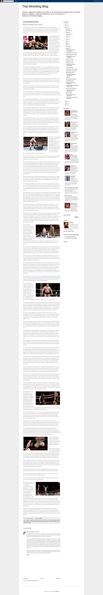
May (67, 41)
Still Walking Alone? (70, 72)
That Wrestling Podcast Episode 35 (70, 75)
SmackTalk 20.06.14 (73, 177)
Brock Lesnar (40, 520)
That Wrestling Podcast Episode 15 (74, 112)
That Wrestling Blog (35, 6)
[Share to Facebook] (40, 518)
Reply (28, 554)
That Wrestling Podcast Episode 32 (70, 95)
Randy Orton (46, 521)
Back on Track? (69, 93)
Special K (68, 77)
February (68, 46)
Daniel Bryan (54, 520)
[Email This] (36, 518)
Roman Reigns (54, 521)
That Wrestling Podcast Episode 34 (70, 83)
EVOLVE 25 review (70, 62)
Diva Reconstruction (74, 155)
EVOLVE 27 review (70, 59)
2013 (66, 101)
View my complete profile (69, 231)
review (50, 521)
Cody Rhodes (49, 520)
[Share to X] (39, 518)
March (67, 44)
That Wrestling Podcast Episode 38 (70, 50)
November (68, 30)
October (67, 32)
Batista (27, 520)
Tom (27, 531)
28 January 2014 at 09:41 (34, 531)
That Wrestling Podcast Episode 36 (70, 65)
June (67, 39)
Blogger (57, 591)
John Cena (32, 521)
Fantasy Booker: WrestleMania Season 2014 (72, 86)
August (67, 36)
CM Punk (44, 520)
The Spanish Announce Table (71, 238)
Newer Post (25, 578)
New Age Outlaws (40, 521)
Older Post (58, 578)
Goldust (27, 521)
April (67, 43)
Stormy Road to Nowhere (71, 79)
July (67, 37)
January (68, 48)
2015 (66, 25)
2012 (66, 103)
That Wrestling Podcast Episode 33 (70, 91)
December (68, 29)
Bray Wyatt (35, 520)
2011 (66, 104)
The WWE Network (70, 80)
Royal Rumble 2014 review (71, 54)
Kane (35, 521)
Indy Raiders (73, 166)
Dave (72, 222)
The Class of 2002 (69, 67)
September (68, 34)
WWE (30, 522)
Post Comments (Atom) (33, 580)
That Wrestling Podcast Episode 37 (70, 57)
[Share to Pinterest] (41, 518)
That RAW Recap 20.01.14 (71, 71)
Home (42, 578)
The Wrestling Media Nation (70, 236)
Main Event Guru (68, 195)
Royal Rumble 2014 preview (72, 69)
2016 (66, 23)
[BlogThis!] (37, 518)
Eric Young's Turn (74, 122)
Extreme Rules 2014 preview (74, 204)
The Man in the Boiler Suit (71, 88)
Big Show (31, 520)
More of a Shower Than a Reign (71, 187)
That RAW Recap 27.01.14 (71, 52)
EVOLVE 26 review (70, 61)
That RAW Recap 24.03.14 (74, 133)
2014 (66, 27)
